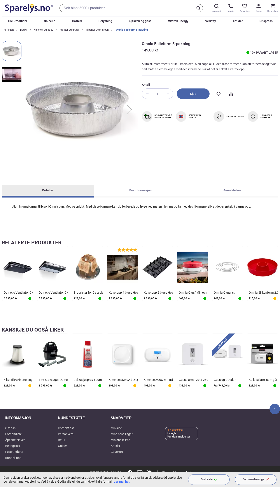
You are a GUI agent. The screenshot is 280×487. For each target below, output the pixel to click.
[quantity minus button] (147, 93)
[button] (129, 109)
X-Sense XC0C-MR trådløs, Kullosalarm (170, 379)
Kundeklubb (13, 458)
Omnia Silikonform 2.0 (264, 292)
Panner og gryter (69, 29)
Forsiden (9, 29)
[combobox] (131, 8)
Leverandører (14, 451)
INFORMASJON (18, 418)
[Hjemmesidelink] (28, 8)
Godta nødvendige (253, 479)
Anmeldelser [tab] (232, 190)
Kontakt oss (66, 428)
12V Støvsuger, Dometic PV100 (60, 379)
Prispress (266, 21)
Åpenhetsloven (15, 440)
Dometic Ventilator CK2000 (22, 292)
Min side (116, 428)
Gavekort (117, 451)
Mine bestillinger (122, 434)
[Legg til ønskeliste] (218, 93)
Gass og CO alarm (226, 379)
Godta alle (206, 479)
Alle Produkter (17, 21)
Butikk (23, 29)
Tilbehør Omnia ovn (97, 29)
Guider (62, 446)
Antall (146, 84)
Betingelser (12, 446)
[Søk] (199, 8)
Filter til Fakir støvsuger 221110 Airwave (31, 379)
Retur (61, 440)
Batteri (77, 21)
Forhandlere (13, 434)
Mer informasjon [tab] (140, 190)
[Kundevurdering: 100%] (127, 250)
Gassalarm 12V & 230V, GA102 (199, 379)
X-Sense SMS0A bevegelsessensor (132, 379)
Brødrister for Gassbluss (90, 292)
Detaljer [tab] (47, 190)
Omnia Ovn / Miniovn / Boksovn (200, 292)
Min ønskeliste (120, 440)
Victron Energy (178, 21)
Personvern (66, 434)
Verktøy (210, 21)
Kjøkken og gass (140, 21)
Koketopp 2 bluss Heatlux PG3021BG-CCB (172, 292)
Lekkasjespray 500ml (88, 379)
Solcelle (49, 21)
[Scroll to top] (275, 409)
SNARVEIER (121, 418)
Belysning (105, 21)
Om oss (10, 428)
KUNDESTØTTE (71, 418)
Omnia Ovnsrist (224, 292)
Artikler (238, 21)
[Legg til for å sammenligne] (230, 93)
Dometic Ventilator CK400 (56, 292)
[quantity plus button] (168, 93)
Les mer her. (122, 481)
